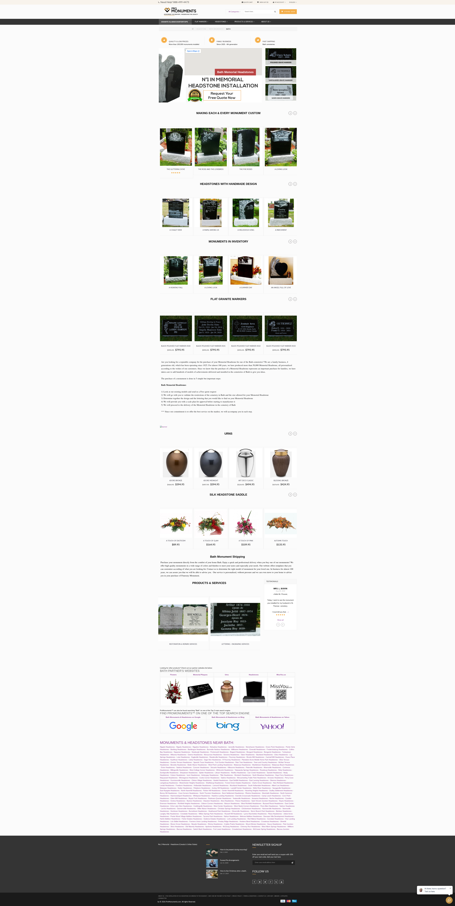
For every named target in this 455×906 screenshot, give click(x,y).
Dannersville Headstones (186, 808)
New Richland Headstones (283, 783)
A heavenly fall (176, 288)
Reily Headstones (284, 770)
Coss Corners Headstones (188, 793)
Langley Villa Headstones (169, 814)
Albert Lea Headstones (280, 785)
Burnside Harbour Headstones (218, 749)
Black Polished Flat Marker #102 (246, 346)
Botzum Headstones (232, 803)
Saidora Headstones (184, 767)
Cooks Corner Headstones (209, 778)
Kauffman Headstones (179, 760)
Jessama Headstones (260, 798)
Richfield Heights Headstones (189, 803)
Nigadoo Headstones (200, 747)
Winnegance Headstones (188, 778)
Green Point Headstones (275, 747)
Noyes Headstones (286, 801)
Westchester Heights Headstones (191, 783)
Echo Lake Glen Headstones (181, 806)
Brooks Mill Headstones (255, 757)
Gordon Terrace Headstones (181, 762)
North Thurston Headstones (210, 793)
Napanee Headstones (182, 752)
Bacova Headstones (184, 829)
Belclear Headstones (283, 811)
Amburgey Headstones (209, 775)
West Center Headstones (223, 806)
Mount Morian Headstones (256, 824)
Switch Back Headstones (202, 829)
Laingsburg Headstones (169, 783)
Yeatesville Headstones (241, 798)
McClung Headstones (231, 826)
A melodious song (246, 230)
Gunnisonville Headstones (180, 780)
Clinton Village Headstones (202, 780)
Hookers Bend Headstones (250, 821)
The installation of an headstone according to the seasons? (186, 896)
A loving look (281, 169)
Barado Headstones (198, 824)
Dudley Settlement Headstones (281, 790)
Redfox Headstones (238, 773)
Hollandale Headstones (202, 785)
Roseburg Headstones (268, 770)
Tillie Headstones (226, 775)
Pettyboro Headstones (201, 788)
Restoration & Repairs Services (183, 644)
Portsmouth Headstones (219, 752)
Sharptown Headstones (189, 773)
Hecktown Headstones (179, 811)
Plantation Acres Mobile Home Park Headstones (260, 760)
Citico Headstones (281, 755)
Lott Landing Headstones (236, 819)
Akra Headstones (227, 801)
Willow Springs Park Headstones (211, 814)
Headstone (201, 29)
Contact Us (262, 896)
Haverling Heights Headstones (256, 790)
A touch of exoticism (175, 541)
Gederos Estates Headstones (215, 819)
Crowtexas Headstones (270, 821)
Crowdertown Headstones (242, 829)
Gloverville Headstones (240, 811)
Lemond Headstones (220, 785)
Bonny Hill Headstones (168, 793)
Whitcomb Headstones (224, 770)
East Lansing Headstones (258, 780)
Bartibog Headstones (178, 749)
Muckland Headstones (238, 785)
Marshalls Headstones (270, 793)
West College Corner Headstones (202, 770)
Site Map (270, 896)
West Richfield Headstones (251, 803)
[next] (295, 113)
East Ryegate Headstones (170, 790)
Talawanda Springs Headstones (246, 770)
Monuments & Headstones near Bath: (197, 743)
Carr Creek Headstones (256, 773)
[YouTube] (281, 882)
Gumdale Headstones (275, 819)
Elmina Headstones (215, 824)
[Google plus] (271, 882)
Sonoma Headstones (231, 755)
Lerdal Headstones (167, 785)
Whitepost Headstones (201, 796)
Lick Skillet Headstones (179, 821)
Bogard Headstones (237, 752)
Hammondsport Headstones (181, 796)
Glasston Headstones (211, 801)
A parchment (281, 230)
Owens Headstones (195, 755)
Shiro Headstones (177, 826)
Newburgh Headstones (200, 752)
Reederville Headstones (218, 757)
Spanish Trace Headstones (203, 762)
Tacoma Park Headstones (212, 816)
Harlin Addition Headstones (170, 819)
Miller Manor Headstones (206, 808)
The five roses (245, 169)
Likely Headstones (195, 760)
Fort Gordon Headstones (224, 762)
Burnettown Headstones (198, 811)
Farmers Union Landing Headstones (203, 821)
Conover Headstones (201, 767)
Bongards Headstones (272, 752)
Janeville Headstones (236, 747)
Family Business (224, 41)
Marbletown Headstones (261, 765)
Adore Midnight (210, 480)
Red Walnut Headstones (257, 819)
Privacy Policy (237, 896)
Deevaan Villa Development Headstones (278, 816)
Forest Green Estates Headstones (238, 783)
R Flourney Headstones (231, 760)
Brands (277, 896)
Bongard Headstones (254, 752)
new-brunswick (216, 29)
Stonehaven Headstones (255, 747)
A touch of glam (210, 541)
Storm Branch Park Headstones (262, 811)
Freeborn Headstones (184, 785)
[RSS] (276, 882)
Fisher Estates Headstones (192, 819)
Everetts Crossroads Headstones (247, 796)
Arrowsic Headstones (275, 778)
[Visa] (282, 901)
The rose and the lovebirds (210, 169)
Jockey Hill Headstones (220, 788)
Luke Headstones (183, 757)
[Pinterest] (260, 882)
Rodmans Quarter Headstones (219, 798)
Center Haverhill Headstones (232, 790)
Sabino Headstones (228, 778)
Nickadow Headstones (218, 747)
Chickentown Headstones (251, 808)
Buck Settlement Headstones (233, 793)
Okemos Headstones (278, 780)
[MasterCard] (288, 901)
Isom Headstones (193, 775)
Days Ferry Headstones (284, 775)
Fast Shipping (269, 41)
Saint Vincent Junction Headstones (264, 801)
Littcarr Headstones (222, 773)
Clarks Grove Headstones (262, 783)
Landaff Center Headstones (241, 788)
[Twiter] (265, 882)
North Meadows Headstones (263, 775)
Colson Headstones (178, 775)
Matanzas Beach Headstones (283, 765)
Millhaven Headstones (239, 749)
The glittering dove (176, 169)
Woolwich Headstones (242, 775)
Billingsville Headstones (179, 770)
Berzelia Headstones (178, 765)
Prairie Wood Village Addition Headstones (186, 816)
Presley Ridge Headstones (228, 821)
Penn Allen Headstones (269, 806)
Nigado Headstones (167, 747)
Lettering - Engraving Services (235, 644)
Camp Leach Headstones (271, 796)
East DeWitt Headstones (239, 780)
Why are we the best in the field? (220, 896)
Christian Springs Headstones (229, 808)
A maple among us (211, 230)
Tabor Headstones (248, 755)
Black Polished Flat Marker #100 (175, 346)
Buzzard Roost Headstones (273, 803)
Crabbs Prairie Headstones (234, 824)
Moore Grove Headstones (180, 824)
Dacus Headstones (274, 824)
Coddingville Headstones (202, 806)
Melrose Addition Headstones (251, 816)
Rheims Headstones (253, 793)
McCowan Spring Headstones (264, 829)
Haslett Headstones (220, 780)
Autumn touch (281, 541)
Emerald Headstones (257, 749)
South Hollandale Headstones (259, 785)
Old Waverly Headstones (194, 826)
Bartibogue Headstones (196, 749)
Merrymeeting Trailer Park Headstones (251, 778)
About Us (161, 896)
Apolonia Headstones (213, 826)
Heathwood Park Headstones (219, 811)
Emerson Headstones (168, 803)
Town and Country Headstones (265, 762)
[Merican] (294, 901)
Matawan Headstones (168, 788)
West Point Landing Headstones (220, 765)
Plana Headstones (275, 814)
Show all (280, 620)
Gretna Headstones (178, 801)
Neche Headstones (276, 798)
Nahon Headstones (231, 816)
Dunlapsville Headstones (169, 773)
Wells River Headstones (262, 788)
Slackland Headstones (264, 755)
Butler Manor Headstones (197, 765)
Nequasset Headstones (168, 778)
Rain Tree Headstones (243, 762)
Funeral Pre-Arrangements (229, 860)
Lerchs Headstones (168, 808)
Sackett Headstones (274, 773)
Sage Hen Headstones (212, 760)
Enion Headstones (168, 767)
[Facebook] (254, 882)
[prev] (290, 113)
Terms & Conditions (250, 896)
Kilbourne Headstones (236, 767)
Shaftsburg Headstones (215, 783)
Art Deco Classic (245, 480)
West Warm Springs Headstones (274, 826)
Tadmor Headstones (287, 806)
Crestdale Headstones (188, 814)
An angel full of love (281, 288)
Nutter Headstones (185, 788)
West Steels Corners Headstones (246, 806)
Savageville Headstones (281, 788)
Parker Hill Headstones (211, 790)
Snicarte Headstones (218, 767)
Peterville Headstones (254, 767)
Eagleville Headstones (199, 757)
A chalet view (176, 230)
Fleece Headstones (242, 801)
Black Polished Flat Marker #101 (210, 346)
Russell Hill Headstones (233, 814)
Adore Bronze (175, 480)
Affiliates (284, 896)
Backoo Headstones (194, 801)
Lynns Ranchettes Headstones (255, 814)
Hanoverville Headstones (271, 808)
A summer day (246, 288)
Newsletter (162, 898)
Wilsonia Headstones (178, 755)
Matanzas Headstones (242, 765)
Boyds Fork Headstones (198, 798)
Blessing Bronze (281, 480)
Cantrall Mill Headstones (275, 757)
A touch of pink (246, 541)
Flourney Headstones (237, 757)
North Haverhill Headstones (191, 790)
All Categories (234, 12)
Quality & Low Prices (178, 41)
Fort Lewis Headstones (222, 829)
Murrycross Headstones (213, 755)
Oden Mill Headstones (179, 798)
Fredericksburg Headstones (277, 749)
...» (280, 609)
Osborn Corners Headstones (212, 803)
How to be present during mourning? (233, 850)
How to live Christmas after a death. (233, 871)
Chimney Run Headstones (250, 826)
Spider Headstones (206, 773)
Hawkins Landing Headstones (223, 796)
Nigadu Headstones (183, 747)
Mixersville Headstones (272, 767)
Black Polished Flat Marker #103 (281, 346)
